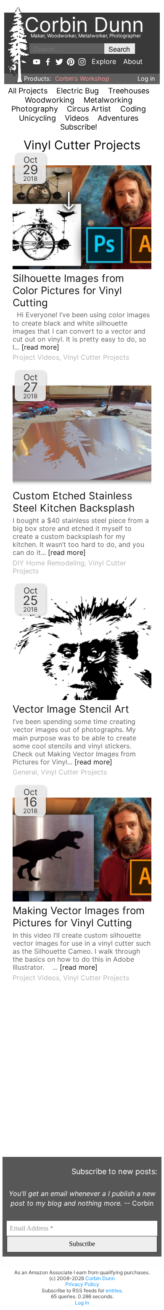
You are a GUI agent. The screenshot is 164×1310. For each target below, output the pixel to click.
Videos (77, 118)
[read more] (40, 347)
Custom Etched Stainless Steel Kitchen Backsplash (74, 502)
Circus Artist (89, 108)
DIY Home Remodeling (49, 563)
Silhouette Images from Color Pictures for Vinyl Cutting (68, 290)
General (25, 772)
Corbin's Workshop (82, 78)
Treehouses (128, 90)
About (133, 61)
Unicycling (37, 118)
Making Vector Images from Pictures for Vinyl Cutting (79, 916)
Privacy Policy (82, 1284)
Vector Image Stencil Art (71, 709)
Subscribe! (78, 126)
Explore (104, 61)
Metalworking (108, 99)
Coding (133, 108)
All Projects (28, 90)
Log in (146, 78)
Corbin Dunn (100, 1278)
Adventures (118, 118)
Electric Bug (77, 90)
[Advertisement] (82, 1074)
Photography (34, 108)
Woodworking (49, 99)
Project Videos (36, 357)
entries (114, 1290)
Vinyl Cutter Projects (96, 357)
